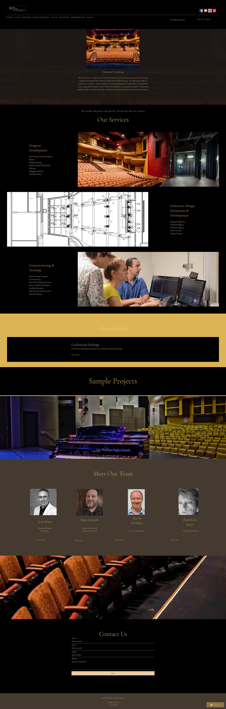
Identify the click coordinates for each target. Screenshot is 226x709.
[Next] (218, 427)
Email (73, 645)
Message (74, 658)
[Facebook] (201, 10)
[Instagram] (214, 10)
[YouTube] (205, 10)
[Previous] (7, 427)
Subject (74, 652)
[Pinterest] (210, 10)
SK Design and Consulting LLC (113, 698)
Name (74, 638)
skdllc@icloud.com (177, 20)
